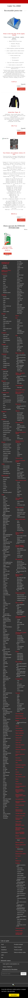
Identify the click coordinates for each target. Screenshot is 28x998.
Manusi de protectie (20, 594)
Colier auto (5, 577)
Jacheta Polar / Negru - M (14, 112)
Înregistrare (3, 947)
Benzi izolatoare (20, 580)
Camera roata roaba (6, 543)
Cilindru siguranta (6, 566)
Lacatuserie (4, 369)
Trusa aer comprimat (6, 813)
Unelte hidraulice (20, 891)
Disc (4, 612)
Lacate (18, 467)
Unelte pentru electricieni (21, 898)
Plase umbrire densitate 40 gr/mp (21, 667)
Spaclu (4, 793)
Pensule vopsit (19, 537)
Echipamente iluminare (7, 444)
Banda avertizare (20, 333)
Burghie (4, 394)
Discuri (4, 405)
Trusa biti (18, 297)
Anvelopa (4, 506)
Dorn (18, 276)
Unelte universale (6, 323)
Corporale (5, 417)
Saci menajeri (19, 705)
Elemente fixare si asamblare (20, 441)
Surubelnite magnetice (21, 764)
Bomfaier (4, 530)
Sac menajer (5, 769)
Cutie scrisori (5, 605)
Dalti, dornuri (19, 494)
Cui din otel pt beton (6, 594)
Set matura (5, 784)
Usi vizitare (18, 856)
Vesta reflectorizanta (20, 331)
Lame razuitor (5, 663)
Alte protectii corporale (7, 430)
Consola (4, 587)
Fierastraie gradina (20, 638)
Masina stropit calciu (6, 678)
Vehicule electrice (20, 849)
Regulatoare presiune (20, 380)
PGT (17, 318)
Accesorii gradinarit (6, 340)
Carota (4, 559)
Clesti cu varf (19, 740)
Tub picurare (5, 818)
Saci (18, 590)
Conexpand (5, 585)
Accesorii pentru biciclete (21, 910)
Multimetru (19, 294)
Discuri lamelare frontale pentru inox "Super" (20, 791)
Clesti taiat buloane (20, 744)
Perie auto (5, 701)
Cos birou (5, 588)
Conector (4, 584)
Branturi (18, 321)
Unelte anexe (5, 469)
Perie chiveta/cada (6, 704)
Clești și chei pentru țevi (21, 893)
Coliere (18, 452)
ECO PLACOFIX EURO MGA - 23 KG (7, 247)
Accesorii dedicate (6, 357)
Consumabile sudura (20, 389)
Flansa (4, 632)
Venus (2, 494)
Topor (4, 812)
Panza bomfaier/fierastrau (7, 692)
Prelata (17, 651)
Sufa (4, 797)
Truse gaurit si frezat (20, 425)
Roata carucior (19, 291)
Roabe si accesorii (20, 509)
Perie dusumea (5, 706)
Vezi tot (25, 229)
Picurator (4, 714)
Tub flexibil (19, 289)
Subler (4, 795)
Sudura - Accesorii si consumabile (20, 374)
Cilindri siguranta (20, 468)
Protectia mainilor (6, 428)
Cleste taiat (18, 742)
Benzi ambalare (19, 586)
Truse (4, 324)
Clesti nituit (18, 747)
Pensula (4, 700)
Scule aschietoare (19, 422)
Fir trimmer (5, 631)
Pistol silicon (5, 723)
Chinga (4, 565)
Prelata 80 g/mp (20, 653)
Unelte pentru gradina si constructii (21, 617)
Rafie (18, 608)
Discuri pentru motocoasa (21, 401)
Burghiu (4, 537)
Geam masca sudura (6, 651)
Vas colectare (19, 264)
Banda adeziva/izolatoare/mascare (6, 515)
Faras (4, 628)
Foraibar (4, 641)
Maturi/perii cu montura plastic (19, 810)
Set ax (4, 781)
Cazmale (18, 619)
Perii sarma (18, 404)
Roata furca (5, 751)
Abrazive (4, 279)
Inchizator (5, 659)
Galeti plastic (19, 821)
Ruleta (4, 764)
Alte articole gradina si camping (20, 642)
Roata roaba (5, 754)
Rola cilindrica (5, 759)
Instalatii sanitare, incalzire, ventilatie (20, 546)
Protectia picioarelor (6, 432)
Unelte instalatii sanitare (7, 321)
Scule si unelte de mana (21, 480)
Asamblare (3, 294)
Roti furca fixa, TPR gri (21, 567)
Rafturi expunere (19, 715)
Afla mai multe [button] (11, 991)
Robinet (4, 756)
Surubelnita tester (20, 767)
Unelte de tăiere (20, 867)
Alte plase (19, 369)
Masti (18, 381)
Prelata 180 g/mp (20, 657)
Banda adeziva (19, 340)
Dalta (4, 609)
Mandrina (4, 670)
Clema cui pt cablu (6, 571)
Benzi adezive (19, 579)
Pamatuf (4, 690)
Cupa (4, 599)
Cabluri (18, 503)
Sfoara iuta (19, 607)
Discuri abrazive (20, 395)
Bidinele (18, 539)
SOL (2, 957)
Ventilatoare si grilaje (6, 453)
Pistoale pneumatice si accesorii (20, 543)
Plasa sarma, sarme (20, 353)
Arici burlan (5, 509)
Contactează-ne (4, 952)
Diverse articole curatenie (19, 819)
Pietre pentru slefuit (20, 418)
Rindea (18, 282)
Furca (4, 644)
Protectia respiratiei (6, 423)
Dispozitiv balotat (6, 613)
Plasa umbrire (19, 661)
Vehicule (17, 847)
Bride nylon (5, 459)
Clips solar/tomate (6, 574)
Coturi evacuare (19, 851)
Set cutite (18, 337)
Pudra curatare (19, 304)
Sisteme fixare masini (7, 401)
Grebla (4, 656)
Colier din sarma (6, 578)
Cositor (18, 301)
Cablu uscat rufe (20, 298)
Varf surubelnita (20, 263)
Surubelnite (5, 317)
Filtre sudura (19, 383)
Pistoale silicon (19, 783)
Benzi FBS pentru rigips (21, 577)
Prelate (4, 496)
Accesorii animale (20, 687)
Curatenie (18, 693)
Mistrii (18, 522)
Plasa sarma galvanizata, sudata (21, 358)
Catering (18, 922)
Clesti (4, 326)
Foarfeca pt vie (5, 635)
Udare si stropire (6, 334)
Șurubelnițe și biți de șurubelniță (20, 880)
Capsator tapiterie (6, 551)
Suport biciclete (20, 343)
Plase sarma (5, 498)
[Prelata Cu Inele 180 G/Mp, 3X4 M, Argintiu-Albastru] (14, 23)
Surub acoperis (5, 800)
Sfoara (4, 790)
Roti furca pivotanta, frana (21, 564)
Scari (18, 682)
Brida (4, 533)
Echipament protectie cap (21, 598)
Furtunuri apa (19, 635)
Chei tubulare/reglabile (7, 563)
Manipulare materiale (6, 292)
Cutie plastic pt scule (6, 603)
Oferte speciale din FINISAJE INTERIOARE (14, 227)
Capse (4, 553)
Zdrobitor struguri (20, 274)
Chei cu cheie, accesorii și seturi (21, 902)
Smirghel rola (19, 420)
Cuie (4, 596)
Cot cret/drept (5, 591)
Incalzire (4, 359)
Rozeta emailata (6, 763)
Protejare (4, 361)
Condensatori (5, 457)
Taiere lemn (5, 350)
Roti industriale (19, 559)
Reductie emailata (6, 747)
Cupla (4, 600)
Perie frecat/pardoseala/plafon (6, 708)
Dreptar (4, 622)
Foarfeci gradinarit (20, 646)
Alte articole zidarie (20, 530)
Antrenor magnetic (6, 505)
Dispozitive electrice (6, 445)
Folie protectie (19, 280)
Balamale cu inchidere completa (21, 802)
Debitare (4, 488)
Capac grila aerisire (6, 547)
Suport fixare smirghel (7, 798)
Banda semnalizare (6, 521)
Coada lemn (5, 575)
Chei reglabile (19, 760)
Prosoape (18, 319)
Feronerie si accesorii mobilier (20, 461)
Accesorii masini (5, 392)
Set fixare (4, 782)
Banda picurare (5, 518)
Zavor (18, 273)
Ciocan (4, 568)
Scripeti (18, 515)
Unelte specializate (6, 466)
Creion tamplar (5, 593)
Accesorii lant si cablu (21, 504)
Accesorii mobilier (20, 472)
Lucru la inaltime (6, 438)
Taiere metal (5, 373)
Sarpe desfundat (6, 775)
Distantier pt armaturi (7, 619)
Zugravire (4, 290)
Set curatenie (19, 338)
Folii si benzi (5, 287)
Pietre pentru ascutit (20, 417)
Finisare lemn (5, 348)
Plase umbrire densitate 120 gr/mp (20, 669)
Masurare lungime (6, 382)
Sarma (4, 773)
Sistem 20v (5, 490)
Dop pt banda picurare (7, 620)
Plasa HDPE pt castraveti (7, 731)
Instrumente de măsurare (21, 877)
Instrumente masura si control (21, 433)
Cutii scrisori (19, 684)
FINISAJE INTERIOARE (5, 268)
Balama (4, 512)
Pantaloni (4, 434)
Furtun (4, 646)
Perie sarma (5, 710)
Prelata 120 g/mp (20, 655)
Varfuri (4, 319)
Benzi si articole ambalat (19, 575)
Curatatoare (5, 486)
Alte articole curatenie (21, 708)
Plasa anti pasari (6, 729)
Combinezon (5, 582)
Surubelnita (5, 803)
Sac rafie (4, 770)
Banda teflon (5, 522)
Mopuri (18, 700)
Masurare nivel (5, 384)
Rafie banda (5, 741)
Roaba (4, 750)
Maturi (18, 688)
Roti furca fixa (19, 561)
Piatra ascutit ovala (6, 713)
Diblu (4, 611)
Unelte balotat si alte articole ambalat (20, 589)
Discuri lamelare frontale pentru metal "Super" (20, 795)
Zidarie (4, 277)
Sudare (4, 309)
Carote (4, 398)
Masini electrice (5, 475)
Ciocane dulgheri (19, 730)
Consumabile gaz (20, 378)
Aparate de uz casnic (20, 912)
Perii (4, 403)
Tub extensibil (5, 816)
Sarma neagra (19, 367)
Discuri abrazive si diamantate (20, 393)
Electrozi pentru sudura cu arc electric (21, 377)
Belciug (4, 525)
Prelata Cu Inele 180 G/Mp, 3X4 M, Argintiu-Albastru (14, 34)
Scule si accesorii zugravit (19, 533)
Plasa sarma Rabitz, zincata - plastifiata (20, 366)
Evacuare (18, 553)
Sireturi (18, 327)
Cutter (4, 606)
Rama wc (4, 742)
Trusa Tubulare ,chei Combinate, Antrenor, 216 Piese (14, 153)
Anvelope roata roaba (20, 813)
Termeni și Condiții (18, 949)
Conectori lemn (19, 458)
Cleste (4, 572)
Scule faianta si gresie (21, 514)
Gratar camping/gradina (7, 654)
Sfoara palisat (19, 610)
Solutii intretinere (6, 471)
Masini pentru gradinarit (7, 492)
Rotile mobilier (19, 473)
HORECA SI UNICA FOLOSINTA (6, 271)
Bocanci (4, 528)
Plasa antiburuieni (6, 728)
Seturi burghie (19, 429)
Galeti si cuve (19, 527)
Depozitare (3, 411)
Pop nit (4, 736)
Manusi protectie (20, 325)
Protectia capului (6, 425)
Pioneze (4, 717)
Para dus (4, 695)
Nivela (4, 687)
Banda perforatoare (6, 516)
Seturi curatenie (20, 709)
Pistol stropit (19, 306)
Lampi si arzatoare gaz (7, 306)
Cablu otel (5, 540)
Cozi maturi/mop (19, 713)
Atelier (3, 464)
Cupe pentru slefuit (20, 415)
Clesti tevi (18, 751)
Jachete (4, 436)
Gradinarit (3, 332)
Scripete (4, 778)
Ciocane (4, 285)
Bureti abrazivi (19, 414)
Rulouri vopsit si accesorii (21, 535)
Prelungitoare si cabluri (7, 447)
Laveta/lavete (5, 666)
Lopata (4, 669)
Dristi (18, 521)
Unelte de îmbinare (20, 869)
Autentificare (4, 949)
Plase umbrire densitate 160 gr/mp (20, 676)
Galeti (18, 680)
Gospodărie (19, 871)
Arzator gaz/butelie (6, 511)
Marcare (4, 390)
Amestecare (5, 275)
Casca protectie (19, 322)
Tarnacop (4, 804)
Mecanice (3, 313)
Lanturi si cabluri (6, 311)
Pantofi (18, 840)
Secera (4, 779)
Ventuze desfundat (20, 703)
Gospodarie (4, 354)
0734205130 (9, 966)
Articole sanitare (20, 555)
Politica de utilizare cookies (20, 952)
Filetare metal (5, 378)
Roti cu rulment (20, 565)
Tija (3, 810)
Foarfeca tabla (5, 637)
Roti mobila (5, 762)
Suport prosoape (20, 346)
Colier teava (5, 580)
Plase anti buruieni (20, 805)
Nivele (18, 437)
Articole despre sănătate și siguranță (21, 917)
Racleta (4, 739)
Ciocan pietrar (19, 728)
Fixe (4, 413)
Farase (18, 699)
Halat (18, 303)
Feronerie (4, 296)
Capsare (4, 307)
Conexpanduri (19, 454)
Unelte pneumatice (6, 467)
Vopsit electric (5, 725)
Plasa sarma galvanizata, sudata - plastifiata (21, 361)
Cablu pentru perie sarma (7, 541)
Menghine (5, 376)
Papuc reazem (5, 694)
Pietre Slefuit (19, 313)
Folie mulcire (19, 310)
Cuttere (18, 492)
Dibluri (18, 445)
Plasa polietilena (20, 285)
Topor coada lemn (20, 733)
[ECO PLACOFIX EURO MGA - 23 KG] (7, 239)
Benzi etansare (19, 583)
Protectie (3, 419)
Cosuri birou (19, 706)
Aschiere (4, 484)
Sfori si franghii (19, 602)
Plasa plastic (5, 732)
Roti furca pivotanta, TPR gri (21, 569)
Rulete (18, 435)
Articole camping (20, 640)
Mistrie (4, 681)
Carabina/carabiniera (6, 554)
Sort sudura (5, 791)
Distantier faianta (6, 618)
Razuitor (4, 744)
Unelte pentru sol (6, 338)
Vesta (18, 270)
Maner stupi (5, 672)
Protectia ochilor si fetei (7, 426)
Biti (16, 769)
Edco (17, 335)
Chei (4, 315)
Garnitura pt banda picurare (6, 650)
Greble (18, 627)
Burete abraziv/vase (6, 536)
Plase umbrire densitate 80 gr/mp (21, 664)
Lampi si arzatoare (20, 510)
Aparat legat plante (6, 508)
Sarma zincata (19, 370)
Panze (4, 407)
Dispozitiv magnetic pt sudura (6, 616)
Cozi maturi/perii (19, 799)
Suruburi (18, 447)
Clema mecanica (20, 277)
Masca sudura (5, 676)
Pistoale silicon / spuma (21, 512)
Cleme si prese (5, 346)
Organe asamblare (6, 298)
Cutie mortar (5, 608)
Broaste (18, 470)
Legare (4, 300)
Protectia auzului (6, 421)
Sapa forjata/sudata (6, 772)
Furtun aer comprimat (21, 307)
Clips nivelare (19, 300)
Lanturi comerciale (20, 501)
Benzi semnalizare (20, 585)
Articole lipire (5, 458)
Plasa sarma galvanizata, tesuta (21, 355)
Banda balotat (5, 519)
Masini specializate (6, 477)
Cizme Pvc (5, 569)
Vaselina (18, 266)
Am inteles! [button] (14, 995)
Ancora (4, 502)
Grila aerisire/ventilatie (7, 657)
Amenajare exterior (6, 365)
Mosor (4, 684)
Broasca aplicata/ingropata (7, 534)
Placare (4, 281)
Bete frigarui (19, 347)
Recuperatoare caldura (21, 853)
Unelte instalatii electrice (7, 328)
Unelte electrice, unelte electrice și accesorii (20, 885)
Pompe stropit (19, 647)
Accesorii (18, 921)
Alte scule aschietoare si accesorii (21, 428)
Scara (4, 776)
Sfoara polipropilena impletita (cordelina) (20, 612)
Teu (3, 809)
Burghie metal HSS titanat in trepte (21, 723)
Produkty (18, 863)
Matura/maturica (6, 679)
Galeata (4, 647)
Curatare (4, 356)
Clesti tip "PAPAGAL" (21, 749)
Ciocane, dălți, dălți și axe (21, 887)
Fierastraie (19, 487)
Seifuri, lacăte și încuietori (21, 919)
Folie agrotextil (19, 311)
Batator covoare (6, 524)
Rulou (4, 766)
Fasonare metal (5, 375)
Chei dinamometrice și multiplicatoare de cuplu (20, 908)
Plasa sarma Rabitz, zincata (20, 363)
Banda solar (19, 582)
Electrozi (4, 625)
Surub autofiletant (6, 801)
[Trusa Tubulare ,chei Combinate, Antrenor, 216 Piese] (14, 150)
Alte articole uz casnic (21, 685)
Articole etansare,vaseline (21, 550)
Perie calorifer (5, 703)
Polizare (4, 481)
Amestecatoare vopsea (21, 540)
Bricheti (4, 531)
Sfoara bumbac (19, 614)
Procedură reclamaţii (18, 944)
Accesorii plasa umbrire (21, 671)
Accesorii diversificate (7, 400)
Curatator (4, 602)
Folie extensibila (6, 640)
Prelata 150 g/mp (20, 656)
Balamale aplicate (20, 842)
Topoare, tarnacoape (20, 624)
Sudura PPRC (19, 557)
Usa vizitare (19, 261)
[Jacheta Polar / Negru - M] (14, 109)
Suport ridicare (19, 295)
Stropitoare (5, 794)
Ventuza (18, 269)
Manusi (4, 673)
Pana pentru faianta (20, 283)
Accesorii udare (20, 637)
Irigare (4, 342)
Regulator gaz (19, 286)
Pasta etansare (5, 697)
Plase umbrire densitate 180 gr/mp (20, 673)
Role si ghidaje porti (20, 475)
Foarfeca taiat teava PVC (20, 755)
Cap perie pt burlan (6, 546)
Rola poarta (5, 760)
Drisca (4, 623)
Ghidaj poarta (5, 653)
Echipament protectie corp (21, 596)
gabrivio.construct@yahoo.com (12, 963)
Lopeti (18, 621)
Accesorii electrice (6, 449)
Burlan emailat (5, 539)
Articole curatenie (20, 690)
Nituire (4, 302)
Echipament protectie (20, 593)
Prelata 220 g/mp (20, 659)
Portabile (4, 415)
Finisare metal (5, 371)
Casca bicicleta (19, 341)
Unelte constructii (20, 507)
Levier (4, 667)
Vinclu (18, 272)
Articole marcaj (19, 528)
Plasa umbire (5, 733)
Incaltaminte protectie (21, 600)
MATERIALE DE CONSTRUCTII (5, 263)
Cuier (4, 597)
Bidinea (4, 527)
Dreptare (18, 525)
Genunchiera (19, 330)
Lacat (4, 660)
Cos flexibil (5, 590)
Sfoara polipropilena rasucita (20, 605)
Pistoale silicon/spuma (21, 516)
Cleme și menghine (20, 889)
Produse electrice (20, 914)
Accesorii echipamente (7, 439)
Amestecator (5, 501)
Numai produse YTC (20, 928)
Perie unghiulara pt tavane (7, 711)
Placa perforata (5, 726)
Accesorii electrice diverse (7, 461)
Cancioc (4, 544)
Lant (4, 664)
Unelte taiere (5, 336)
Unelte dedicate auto (6, 473)
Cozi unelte (19, 630)
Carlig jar (4, 557)
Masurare (3, 381)
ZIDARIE (5, 265)
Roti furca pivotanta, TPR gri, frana (21, 572)
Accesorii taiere (6, 351)
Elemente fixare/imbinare (7, 626)
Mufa (4, 685)
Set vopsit (5, 788)
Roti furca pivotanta (20, 562)
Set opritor (5, 785)
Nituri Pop (19, 444)
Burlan (18, 288)
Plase (18, 644)
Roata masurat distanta (7, 753)
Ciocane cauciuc (19, 735)
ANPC (2, 955)
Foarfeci (18, 485)
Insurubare (5, 479)
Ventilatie (18, 551)
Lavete (18, 702)
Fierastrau (5, 629)
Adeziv (4, 499)
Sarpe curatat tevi (20, 548)
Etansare (4, 288)
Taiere (4, 283)
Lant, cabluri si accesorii (19, 499)
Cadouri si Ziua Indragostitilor (19, 933)
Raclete (18, 711)
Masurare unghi (6, 386)
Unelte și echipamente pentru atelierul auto (20, 882)
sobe (16, 858)
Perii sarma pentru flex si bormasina (21, 407)
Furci (18, 628)
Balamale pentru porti (21, 844)
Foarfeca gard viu (6, 634)
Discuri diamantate (20, 398)
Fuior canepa (5, 643)
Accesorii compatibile (7, 409)
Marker (4, 675)
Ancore (18, 455)
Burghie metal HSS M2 (21, 718)
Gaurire (4, 483)
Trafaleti (18, 349)
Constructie (4, 274)
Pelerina (4, 698)
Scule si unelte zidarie (20, 519)
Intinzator (18, 279)
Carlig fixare (5, 556)
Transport (4, 367)
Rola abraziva (5, 757)
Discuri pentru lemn (20, 397)
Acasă (2, 944)
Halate (18, 328)
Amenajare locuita (6, 363)
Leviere (18, 495)
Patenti (4, 330)
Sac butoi (4, 767)
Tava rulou (5, 806)
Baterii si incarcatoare (7, 451)
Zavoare (18, 465)
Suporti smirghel (20, 412)
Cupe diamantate (20, 400)
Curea (18, 324)
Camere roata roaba (20, 815)
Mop (4, 682)
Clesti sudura (19, 387)
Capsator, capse (20, 476)
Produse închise (19, 930)
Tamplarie (3, 344)
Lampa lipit (5, 661)
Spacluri (18, 524)
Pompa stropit (5, 735)
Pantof (4, 691)
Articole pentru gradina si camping (21, 633)
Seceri (18, 625)
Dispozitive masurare (7, 388)
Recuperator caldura (6, 745)
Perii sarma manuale (20, 408)
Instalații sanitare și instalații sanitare (20, 905)
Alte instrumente (20, 438)
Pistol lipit (5, 720)
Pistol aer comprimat (6, 719)
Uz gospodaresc (19, 678)
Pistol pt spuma (6, 722)
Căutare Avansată (17, 947)
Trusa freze (5, 815)
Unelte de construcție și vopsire (20, 866)
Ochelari (4, 688)
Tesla (4, 807)
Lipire (4, 304)
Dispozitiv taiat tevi (20, 292)
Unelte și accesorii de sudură (20, 896)
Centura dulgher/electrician (7, 562)
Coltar (4, 581)
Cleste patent (18, 737)
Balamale (18, 463)
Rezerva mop (5, 748)
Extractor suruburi (20, 308)
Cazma (4, 560)
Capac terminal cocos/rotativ (5, 550)
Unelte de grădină (20, 875)
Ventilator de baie (20, 267)
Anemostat (5, 503)
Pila (3, 716)
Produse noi (18, 860)
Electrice (3, 442)
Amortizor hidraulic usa (21, 478)
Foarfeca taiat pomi (6, 638)
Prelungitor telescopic (7, 738)
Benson (17, 315)
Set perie (4, 787)
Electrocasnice (5, 455)
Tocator (18, 344)
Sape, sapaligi (19, 622)
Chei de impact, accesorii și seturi (21, 925)
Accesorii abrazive (6, 396)
